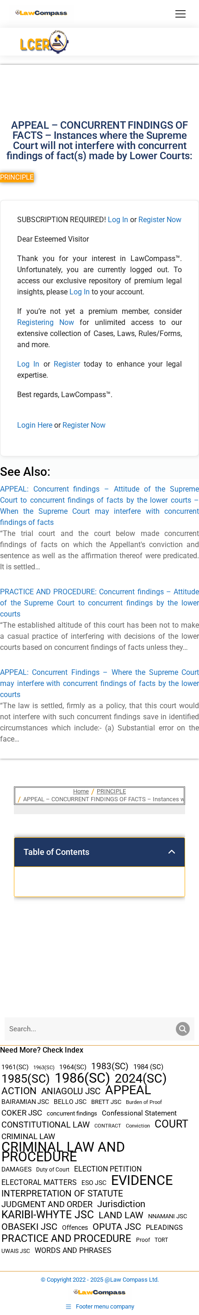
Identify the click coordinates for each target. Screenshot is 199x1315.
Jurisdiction (121, 1204)
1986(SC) (82, 1078)
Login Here (34, 425)
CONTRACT (107, 1126)
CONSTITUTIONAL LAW (45, 1124)
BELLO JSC (70, 1102)
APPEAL (128, 1090)
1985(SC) (25, 1079)
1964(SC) (73, 1067)
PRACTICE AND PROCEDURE (66, 1238)
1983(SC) (110, 1067)
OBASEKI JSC (29, 1227)
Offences (75, 1228)
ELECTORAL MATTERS (39, 1182)
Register (69, 364)
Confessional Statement (139, 1113)
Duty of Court (52, 1169)
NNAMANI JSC (167, 1216)
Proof (143, 1240)
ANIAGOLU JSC (70, 1091)
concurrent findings (72, 1113)
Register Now (159, 219)
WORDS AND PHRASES (73, 1250)
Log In (118, 219)
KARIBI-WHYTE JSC (47, 1215)
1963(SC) (44, 1067)
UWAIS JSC (15, 1251)
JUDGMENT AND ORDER (47, 1204)
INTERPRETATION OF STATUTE (62, 1193)
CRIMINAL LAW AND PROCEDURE (63, 1152)
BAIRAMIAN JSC (25, 1101)
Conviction (138, 1126)
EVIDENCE (142, 1180)
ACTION (19, 1091)
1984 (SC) (148, 1067)
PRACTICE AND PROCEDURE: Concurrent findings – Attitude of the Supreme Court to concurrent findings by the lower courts (99, 602)
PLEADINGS (164, 1227)
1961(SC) (15, 1067)
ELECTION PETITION (108, 1169)
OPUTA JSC (117, 1227)
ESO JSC (93, 1182)
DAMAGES (16, 1169)
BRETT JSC (106, 1101)
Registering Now (45, 322)
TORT (161, 1240)
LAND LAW (121, 1215)
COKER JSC (21, 1112)
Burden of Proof (144, 1102)
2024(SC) (141, 1079)
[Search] (183, 1029)
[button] (171, 852)
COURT (171, 1124)
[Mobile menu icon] (180, 14)
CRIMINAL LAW (28, 1136)
